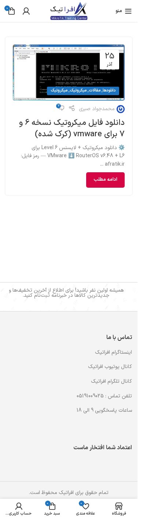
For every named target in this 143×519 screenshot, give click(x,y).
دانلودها (109, 90)
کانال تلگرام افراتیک (111, 381)
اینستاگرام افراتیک (113, 352)
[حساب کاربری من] (26, 11)
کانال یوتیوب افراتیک (110, 367)
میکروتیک (78, 90)
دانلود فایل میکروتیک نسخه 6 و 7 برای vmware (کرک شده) (72, 128)
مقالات (94, 90)
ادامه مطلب (105, 179)
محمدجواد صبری (97, 109)
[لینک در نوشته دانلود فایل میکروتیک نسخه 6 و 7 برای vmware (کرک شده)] (69, 72)
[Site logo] (69, 11)
